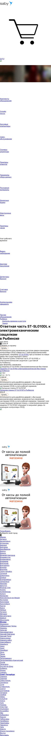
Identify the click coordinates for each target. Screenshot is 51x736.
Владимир (4, 561)
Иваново (3, 584)
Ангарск (3, 539)
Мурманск (4, 624)
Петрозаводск (6, 658)
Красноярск (5, 604)
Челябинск (4, 721)
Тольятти (3, 699)
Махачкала (4, 620)
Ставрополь (5, 687)
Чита (2, 727)
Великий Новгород (7, 555)
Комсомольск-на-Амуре (10, 598)
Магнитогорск (5, 616)
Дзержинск (4, 575)
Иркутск (3, 586)
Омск (2, 646)
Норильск (4, 644)
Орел (2, 648)
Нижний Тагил (5, 636)
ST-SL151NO (24, 354)
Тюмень (3, 705)
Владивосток (5, 557)
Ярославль (4, 735)
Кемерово (4, 596)
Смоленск (4, 682)
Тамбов (3, 695)
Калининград (5, 592)
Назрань (3, 628)
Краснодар (4, 602)
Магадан (3, 614)
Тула (2, 703)
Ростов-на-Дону (6, 666)
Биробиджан (5, 549)
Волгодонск (4, 565)
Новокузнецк (5, 638)
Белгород (4, 547)
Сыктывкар (4, 691)
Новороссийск (6, 640)
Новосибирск (5, 642)
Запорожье (4, 581)
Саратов (3, 678)
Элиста (3, 729)
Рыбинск (3, 668)
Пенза (2, 654)
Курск (2, 608)
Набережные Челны (8, 626)
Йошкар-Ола (5, 588)
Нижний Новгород (7, 634)
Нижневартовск (6, 632)
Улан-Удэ (4, 707)
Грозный (3, 573)
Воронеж (3, 569)
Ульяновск (4, 709)
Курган (3, 606)
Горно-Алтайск (6, 571)
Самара (3, 672)
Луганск (3, 612)
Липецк (3, 610)
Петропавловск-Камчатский (11, 660)
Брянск (3, 553)
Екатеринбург (5, 579)
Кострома (4, 600)
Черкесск (4, 725)
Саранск (3, 676)
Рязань (3, 670)
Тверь (2, 697)
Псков (2, 662)
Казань (3, 590)
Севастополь (5, 680)
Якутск (3, 733)
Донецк (3, 577)
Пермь (2, 656)
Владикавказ (5, 559)
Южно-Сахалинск (7, 731)
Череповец (4, 723)
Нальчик (3, 630)
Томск (2, 701)
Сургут (3, 689)
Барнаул (3, 545)
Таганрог (3, 693)
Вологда (3, 567)
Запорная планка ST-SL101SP (17, 390)
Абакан (3, 537)
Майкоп (3, 618)
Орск (2, 652)
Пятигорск (4, 664)
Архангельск (5, 541)
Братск (3, 551)
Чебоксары (4, 719)
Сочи (2, 684)
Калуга (3, 594)
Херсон (3, 717)
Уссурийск (4, 711)
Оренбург (4, 650)
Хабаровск (4, 715)
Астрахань (4, 543)
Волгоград (4, 563)
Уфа (1, 713)
